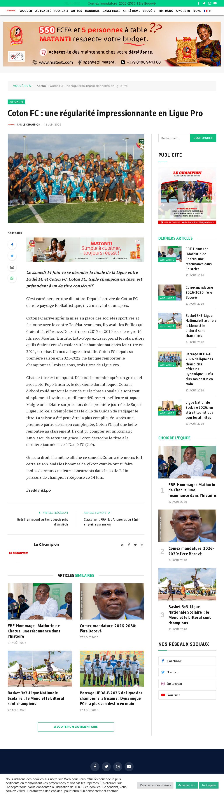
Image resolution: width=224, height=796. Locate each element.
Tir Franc (165, 11)
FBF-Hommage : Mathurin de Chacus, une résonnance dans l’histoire (34, 631)
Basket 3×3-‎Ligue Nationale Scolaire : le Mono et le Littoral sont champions (36, 698)
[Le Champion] (11, 10)
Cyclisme (183, 11)
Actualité (43, 11)
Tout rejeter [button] (209, 785)
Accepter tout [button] (186, 785)
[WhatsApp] (12, 278)
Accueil (26, 11)
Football (61, 11)
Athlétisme (131, 11)
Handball (92, 11)
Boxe (197, 11)
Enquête (149, 11)
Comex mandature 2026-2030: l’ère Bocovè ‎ (123, 3)
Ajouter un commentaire (76, 727)
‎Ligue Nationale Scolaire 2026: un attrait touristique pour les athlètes (199, 410)
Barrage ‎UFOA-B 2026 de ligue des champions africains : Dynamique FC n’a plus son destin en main (111, 698)
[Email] (12, 267)
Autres (76, 11)
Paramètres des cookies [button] (155, 785)
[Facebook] (12, 244)
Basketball (111, 11)
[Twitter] (12, 255)
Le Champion (31, 124)
